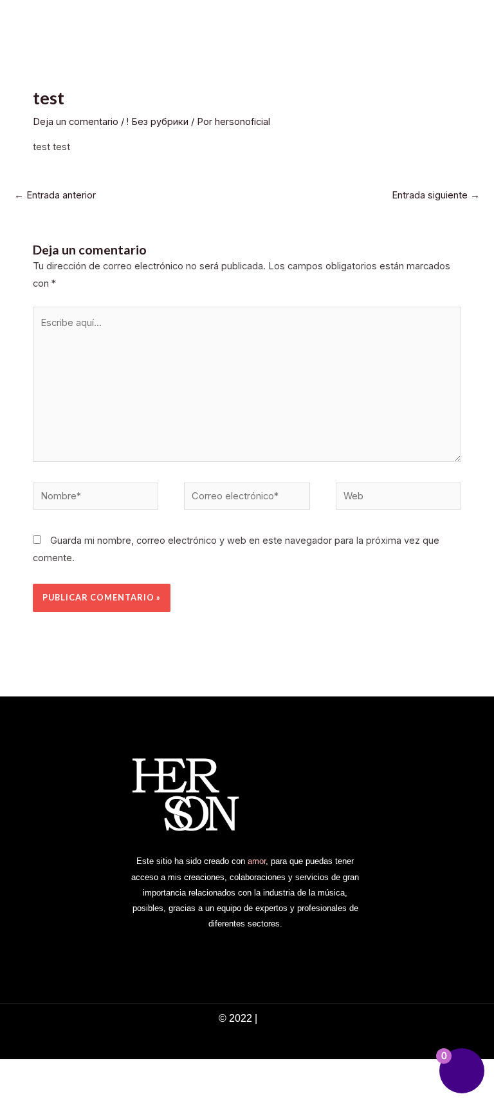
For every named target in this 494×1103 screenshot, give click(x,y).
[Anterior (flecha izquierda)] (18, 1092)
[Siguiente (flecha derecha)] (57, 1092)
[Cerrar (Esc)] (134, 1070)
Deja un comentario (75, 122)
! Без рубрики (157, 122)
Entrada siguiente (436, 195)
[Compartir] (95, 1070)
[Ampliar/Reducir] (18, 1070)
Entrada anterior (55, 195)
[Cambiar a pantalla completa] (57, 1070)
